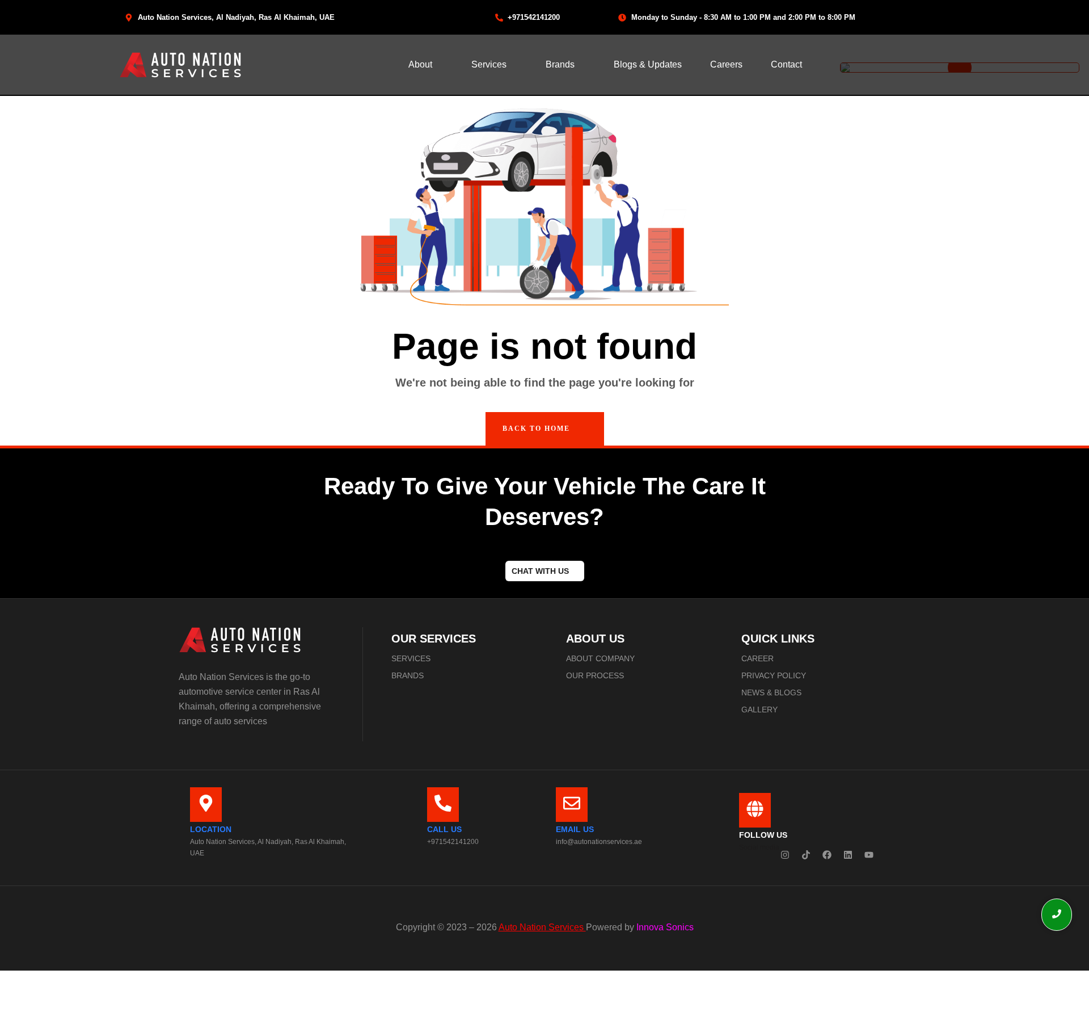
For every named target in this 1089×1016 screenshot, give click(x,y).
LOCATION (210, 829)
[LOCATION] (206, 804)
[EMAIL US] (572, 804)
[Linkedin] (848, 855)
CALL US (444, 829)
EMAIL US (575, 829)
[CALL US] (443, 804)
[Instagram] (785, 855)
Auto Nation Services (542, 927)
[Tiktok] (806, 855)
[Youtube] (869, 855)
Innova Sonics (664, 927)
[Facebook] (827, 855)
